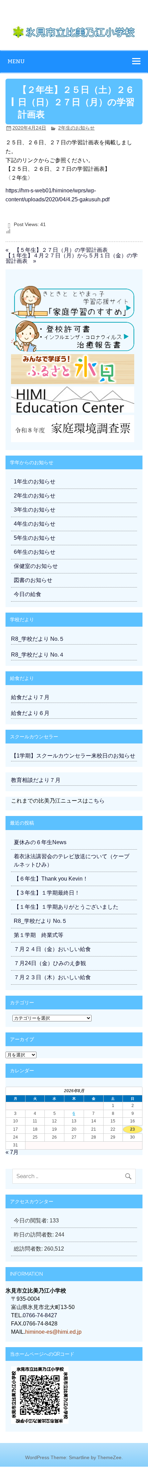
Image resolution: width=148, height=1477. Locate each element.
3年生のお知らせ (34, 510)
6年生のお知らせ (34, 552)
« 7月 (12, 1152)
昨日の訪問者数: (34, 1235)
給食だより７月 (30, 697)
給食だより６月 (30, 713)
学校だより (22, 619)
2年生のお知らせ (76, 128)
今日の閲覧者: (32, 1220)
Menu (16, 61)
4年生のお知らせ (34, 524)
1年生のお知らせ (34, 481)
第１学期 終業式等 (38, 935)
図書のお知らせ (33, 580)
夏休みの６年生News (40, 842)
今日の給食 (27, 594)
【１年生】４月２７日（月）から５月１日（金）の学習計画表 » (72, 258)
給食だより (22, 678)
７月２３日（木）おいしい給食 (52, 977)
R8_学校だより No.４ (37, 655)
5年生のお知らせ (34, 538)
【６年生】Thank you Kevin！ (51, 879)
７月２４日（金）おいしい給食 (52, 949)
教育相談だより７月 (36, 780)
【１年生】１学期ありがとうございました (66, 907)
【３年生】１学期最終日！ (47, 893)
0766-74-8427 (40, 1315)
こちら (96, 801)
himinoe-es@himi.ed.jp (53, 1332)
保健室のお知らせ (36, 566)
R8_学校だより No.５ (37, 639)
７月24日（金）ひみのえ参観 (50, 963)
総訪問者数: (29, 1249)
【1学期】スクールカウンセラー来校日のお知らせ (73, 756)
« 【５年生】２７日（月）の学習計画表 (57, 250)
